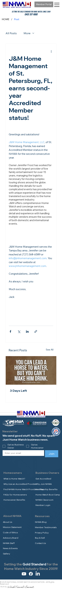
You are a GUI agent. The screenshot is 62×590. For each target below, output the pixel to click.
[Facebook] (30, 573)
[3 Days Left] (31, 370)
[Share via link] (35, 331)
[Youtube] (24, 573)
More (27, 33)
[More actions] (51, 51)
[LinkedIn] (37, 573)
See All (49, 349)
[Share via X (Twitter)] (18, 331)
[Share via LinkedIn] (27, 331)
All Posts (11, 33)
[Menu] (56, 4)
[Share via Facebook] (10, 331)
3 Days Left (18, 391)
